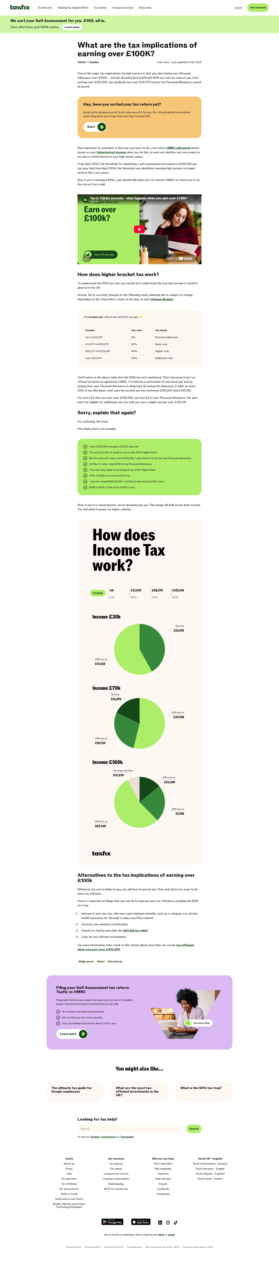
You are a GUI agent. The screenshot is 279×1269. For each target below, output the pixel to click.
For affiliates (69, 1184)
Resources (145, 8)
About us (69, 1163)
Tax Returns (45, 8)
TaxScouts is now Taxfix (69, 1199)
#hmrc (101, 961)
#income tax (115, 961)
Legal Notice (134, 1247)
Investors (163, 1173)
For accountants (69, 1189)
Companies (163, 1194)
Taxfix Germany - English (210, 1168)
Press (69, 1168)
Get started (258, 7)
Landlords (163, 1189)
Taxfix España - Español (210, 1173)
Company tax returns (116, 1173)
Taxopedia (127, 1137)
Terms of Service (113, 1247)
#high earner (86, 961)
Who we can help (163, 1158)
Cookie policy (73, 1247)
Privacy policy (92, 1247)
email (171, 1234)
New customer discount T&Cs (162, 1247)
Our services (116, 1158)
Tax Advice (100, 8)
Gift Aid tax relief (135, 931)
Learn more (72, 27)
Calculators (108, 1137)
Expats (163, 1184)
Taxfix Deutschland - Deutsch (209, 1163)
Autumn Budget (162, 299)
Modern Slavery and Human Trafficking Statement (69, 1206)
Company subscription (116, 1178)
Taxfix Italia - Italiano (210, 1178)
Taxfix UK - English (210, 1158)
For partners (69, 1178)
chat (161, 1234)
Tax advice (116, 1168)
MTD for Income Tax (116, 1189)
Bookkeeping (116, 1184)
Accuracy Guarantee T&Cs (198, 1247)
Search (194, 1129)
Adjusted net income (111, 152)
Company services (122, 8)
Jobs (69, 1173)
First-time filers (163, 1163)
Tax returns (116, 1163)
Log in (238, 8)
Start (91, 127)
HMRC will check (178, 148)
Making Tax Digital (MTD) (73, 8)
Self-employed (163, 1168)
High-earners (163, 1178)
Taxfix (82, 62)
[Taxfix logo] (20, 7)
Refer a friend (69, 1194)
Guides (94, 62)
